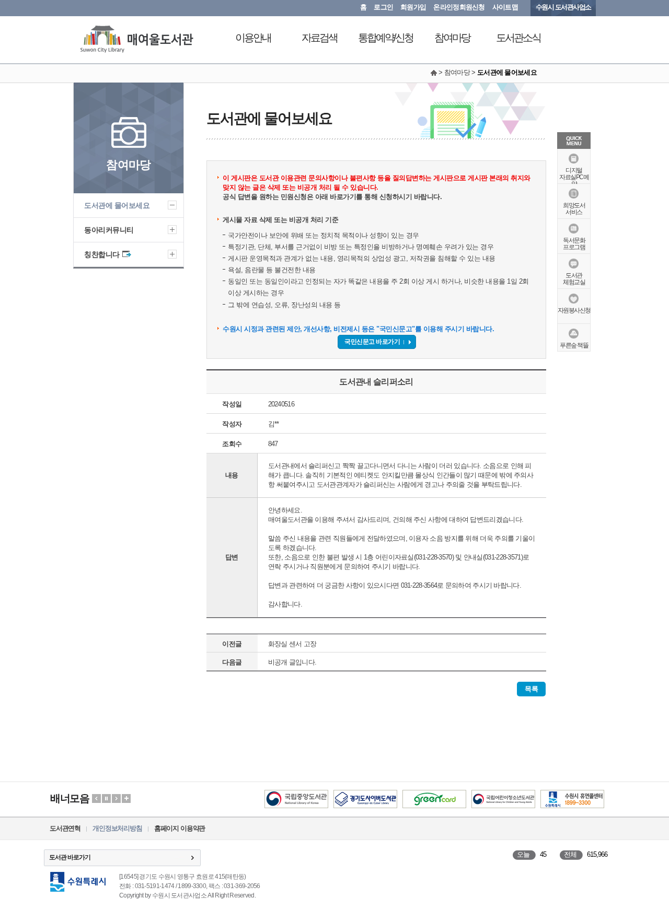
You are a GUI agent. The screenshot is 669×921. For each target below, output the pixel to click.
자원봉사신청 (574, 310)
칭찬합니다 (102, 254)
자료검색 (319, 37)
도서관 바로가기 (69, 857)
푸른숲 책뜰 (574, 345)
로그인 (383, 7)
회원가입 (413, 7)
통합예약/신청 (385, 37)
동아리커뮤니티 (109, 230)
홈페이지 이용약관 (179, 828)
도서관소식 (518, 37)
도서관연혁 (65, 828)
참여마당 (452, 37)
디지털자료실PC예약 (574, 177)
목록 (531, 689)
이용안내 (253, 37)
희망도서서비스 (574, 209)
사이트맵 (505, 7)
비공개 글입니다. (292, 662)
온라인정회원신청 (459, 7)
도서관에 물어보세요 (116, 205)
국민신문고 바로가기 (372, 341)
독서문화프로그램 (574, 244)
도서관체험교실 (574, 279)
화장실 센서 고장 (292, 644)
